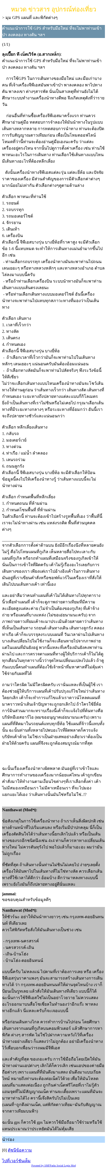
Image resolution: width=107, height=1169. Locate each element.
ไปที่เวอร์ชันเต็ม (16, 1161)
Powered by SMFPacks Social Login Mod (53, 1165)
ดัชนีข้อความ (20, 1150)
